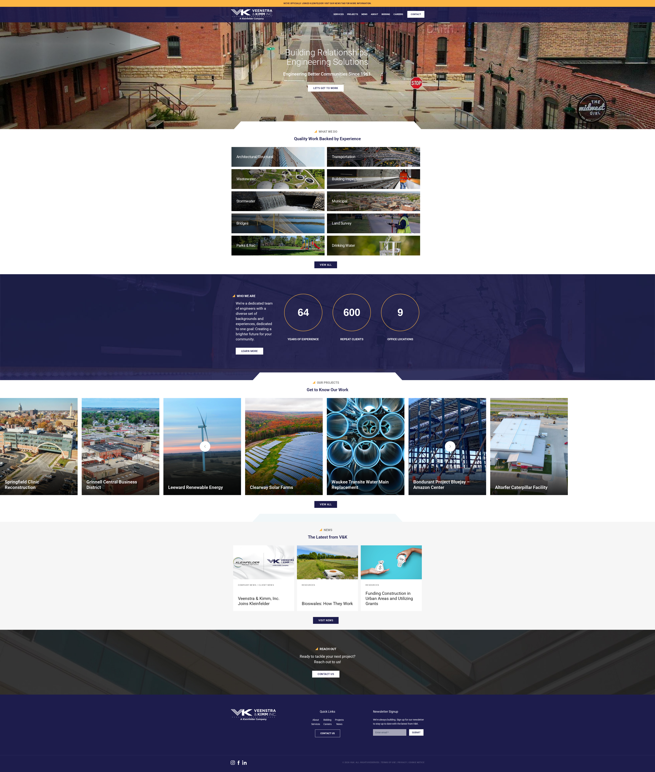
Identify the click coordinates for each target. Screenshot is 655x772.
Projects (339, 719)
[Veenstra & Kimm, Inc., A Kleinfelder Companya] (252, 13)
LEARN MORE (249, 351)
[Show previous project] (205, 446)
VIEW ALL (326, 264)
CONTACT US (326, 674)
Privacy (402, 762)
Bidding (327, 719)
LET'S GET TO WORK (325, 88)
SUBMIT (416, 732)
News (339, 724)
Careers (327, 724)
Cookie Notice (416, 762)
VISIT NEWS (325, 620)
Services (315, 724)
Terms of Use (388, 762)
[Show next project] (450, 446)
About (315, 719)
